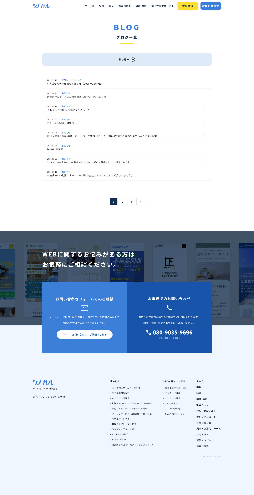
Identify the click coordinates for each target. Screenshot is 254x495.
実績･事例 (141, 6)
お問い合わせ (210, 6)
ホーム (200, 381)
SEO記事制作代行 (120, 393)
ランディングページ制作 (124, 429)
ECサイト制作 (119, 439)
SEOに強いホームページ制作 (126, 387)
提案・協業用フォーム (208, 428)
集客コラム (202, 405)
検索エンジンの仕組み (176, 387)
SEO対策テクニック (175, 413)
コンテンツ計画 (173, 393)
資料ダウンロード (206, 416)
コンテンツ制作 (173, 398)
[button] (127, 59)
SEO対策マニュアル (162, 6)
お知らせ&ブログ (205, 410)
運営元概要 (202, 446)
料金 (111, 6)
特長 (101, 6)
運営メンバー (203, 440)
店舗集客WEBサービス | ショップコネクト (133, 444)
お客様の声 (124, 6)
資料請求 (188, 6)
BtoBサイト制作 (120, 434)
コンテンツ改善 (173, 408)
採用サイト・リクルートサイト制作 (129, 408)
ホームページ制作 (120, 398)
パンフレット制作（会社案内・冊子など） (132, 413)
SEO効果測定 (171, 403)
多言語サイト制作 (120, 418)
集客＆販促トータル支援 (124, 424)
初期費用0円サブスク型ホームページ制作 (132, 403)
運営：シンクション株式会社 (49, 396)
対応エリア (202, 434)
